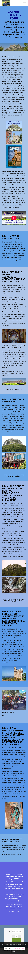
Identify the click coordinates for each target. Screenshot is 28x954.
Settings (14, 951)
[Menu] (24, 3)
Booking (8, 931)
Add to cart (16, 940)
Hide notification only (19, 948)
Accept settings (8, 948)
